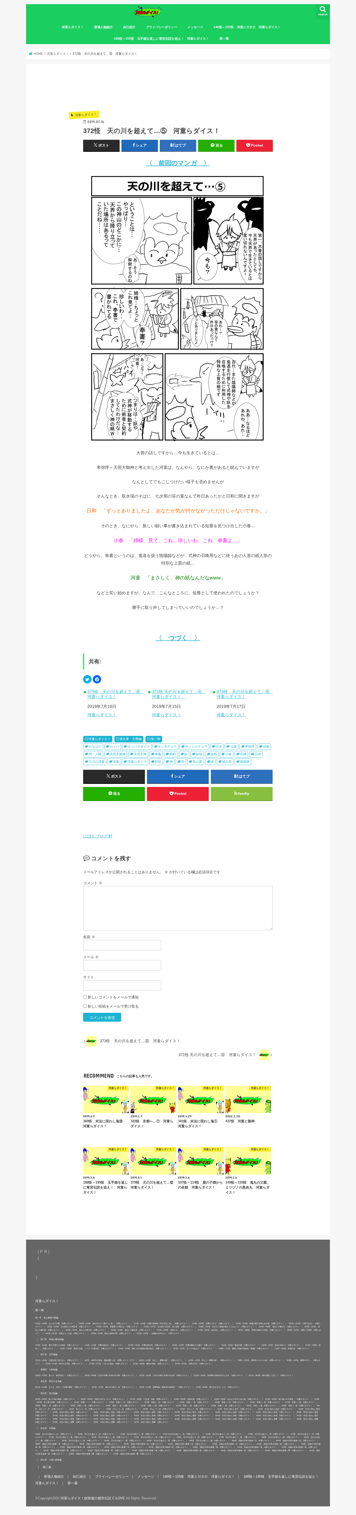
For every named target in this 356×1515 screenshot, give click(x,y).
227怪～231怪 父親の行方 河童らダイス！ (193, 1364)
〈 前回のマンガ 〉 (178, 162)
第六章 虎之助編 (49, 1393)
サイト (88, 977)
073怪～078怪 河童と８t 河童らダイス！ (175, 1330)
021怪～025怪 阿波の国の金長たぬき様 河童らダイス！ (260, 1323)
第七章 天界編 (48, 1428)
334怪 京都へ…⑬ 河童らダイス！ (261, 1406)
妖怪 (199, 754)
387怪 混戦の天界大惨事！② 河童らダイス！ (296, 1440)
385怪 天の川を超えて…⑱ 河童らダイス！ (208, 1440)
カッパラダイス (139, 746)
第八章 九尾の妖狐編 (51, 1459)
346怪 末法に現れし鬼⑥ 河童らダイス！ (152, 1412)
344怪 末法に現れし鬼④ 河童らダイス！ (71, 1412)
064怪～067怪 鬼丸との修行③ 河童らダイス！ (85, 1330)
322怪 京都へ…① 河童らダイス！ (124, 1402)
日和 (258, 754)
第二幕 (47, 1467)
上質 (233, 746)
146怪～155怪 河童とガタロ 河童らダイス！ (247, 27)
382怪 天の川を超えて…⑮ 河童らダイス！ (81, 1440)
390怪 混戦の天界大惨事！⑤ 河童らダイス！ (143, 1444)
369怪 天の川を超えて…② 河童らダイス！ (96, 1434)
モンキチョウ (167, 746)
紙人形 (227, 761)
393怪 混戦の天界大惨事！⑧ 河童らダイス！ (276, 1444)
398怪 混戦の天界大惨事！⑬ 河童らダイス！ (212, 1447)
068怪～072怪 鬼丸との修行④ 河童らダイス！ (131, 1330)
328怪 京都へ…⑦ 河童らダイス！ (50, 1406)
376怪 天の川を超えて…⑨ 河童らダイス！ (110, 1437)
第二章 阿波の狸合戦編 (52, 1339)
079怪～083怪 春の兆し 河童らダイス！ (215, 1330)
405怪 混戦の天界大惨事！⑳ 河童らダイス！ (240, 1450)
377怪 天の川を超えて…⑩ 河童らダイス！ (153, 1437)
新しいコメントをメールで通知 (113, 997)
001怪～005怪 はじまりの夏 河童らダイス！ (54, 1323)
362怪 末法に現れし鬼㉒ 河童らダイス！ (233, 1419)
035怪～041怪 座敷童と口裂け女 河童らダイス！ (117, 1327)
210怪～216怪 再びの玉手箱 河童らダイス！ (64, 1364)
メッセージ (195, 27)
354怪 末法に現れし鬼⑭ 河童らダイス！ (193, 1415)
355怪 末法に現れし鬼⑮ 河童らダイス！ (233, 1415)
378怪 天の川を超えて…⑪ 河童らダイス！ (195, 1437)
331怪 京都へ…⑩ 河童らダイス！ (156, 1406)
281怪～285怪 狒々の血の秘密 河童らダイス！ (55, 1399)
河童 (116, 761)
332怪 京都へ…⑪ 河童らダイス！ (191, 1406)
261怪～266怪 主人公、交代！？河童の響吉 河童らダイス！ (61, 1387)
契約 (173, 754)
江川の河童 (97, 761)
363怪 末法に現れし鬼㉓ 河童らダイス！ (274, 1419)
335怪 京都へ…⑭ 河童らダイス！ (296, 1406)
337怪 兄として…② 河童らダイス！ (85, 1409)
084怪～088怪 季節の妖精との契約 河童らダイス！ (260, 1330)
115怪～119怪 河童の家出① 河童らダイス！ (104, 1345)
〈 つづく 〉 (178, 637)
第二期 (155, 739)
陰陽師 (244, 761)
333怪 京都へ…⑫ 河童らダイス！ (226, 1406)
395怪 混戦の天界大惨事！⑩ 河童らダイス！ (80, 1447)
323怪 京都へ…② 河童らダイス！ (159, 1402)
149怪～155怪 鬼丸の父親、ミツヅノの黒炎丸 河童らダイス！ (87, 1348)
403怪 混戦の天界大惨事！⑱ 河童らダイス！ (152, 1450)
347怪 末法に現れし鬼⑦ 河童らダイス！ (193, 1412)
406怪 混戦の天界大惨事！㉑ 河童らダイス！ (285, 1450)
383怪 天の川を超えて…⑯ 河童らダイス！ (123, 1440)
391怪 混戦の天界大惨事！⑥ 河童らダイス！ (188, 1444)
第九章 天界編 (131, 739)
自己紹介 (129, 27)
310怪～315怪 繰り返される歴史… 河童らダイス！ (287, 1399)
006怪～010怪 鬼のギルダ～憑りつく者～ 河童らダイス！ (104, 1323)
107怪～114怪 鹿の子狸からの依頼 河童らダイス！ (57, 1345)
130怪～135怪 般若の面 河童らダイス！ (239, 1345)
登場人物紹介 (103, 27)
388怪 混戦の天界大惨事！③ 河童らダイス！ (55, 1444)
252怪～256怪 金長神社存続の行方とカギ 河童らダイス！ (219, 1375)
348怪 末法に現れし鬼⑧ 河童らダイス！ (233, 1412)
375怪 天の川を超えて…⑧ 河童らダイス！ (115, 694)
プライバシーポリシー (161, 27)
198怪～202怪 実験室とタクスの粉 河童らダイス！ (259, 1360)
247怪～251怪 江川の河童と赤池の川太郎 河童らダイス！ (164, 1375)
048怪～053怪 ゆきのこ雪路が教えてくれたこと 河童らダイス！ (226, 1327)
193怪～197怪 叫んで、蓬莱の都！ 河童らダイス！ (210, 1360)
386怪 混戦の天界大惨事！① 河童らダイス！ (251, 1440)
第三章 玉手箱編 (49, 1354)
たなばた (95, 746)
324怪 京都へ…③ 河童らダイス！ (195, 1402)
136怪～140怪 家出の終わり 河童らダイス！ (280, 1345)
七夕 (219, 746)
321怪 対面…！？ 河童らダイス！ (89, 1402)
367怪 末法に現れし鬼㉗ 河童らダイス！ (152, 1422)
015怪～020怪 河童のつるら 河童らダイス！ (211, 1323)
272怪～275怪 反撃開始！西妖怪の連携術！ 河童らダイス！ (165, 1387)
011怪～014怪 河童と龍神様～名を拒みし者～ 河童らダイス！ (160, 1323)
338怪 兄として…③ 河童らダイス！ (122, 1409)
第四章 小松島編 (49, 1369)
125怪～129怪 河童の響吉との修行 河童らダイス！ (194, 1345)
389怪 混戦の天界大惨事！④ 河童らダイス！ (99, 1444)
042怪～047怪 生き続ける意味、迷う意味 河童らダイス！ (169, 1327)
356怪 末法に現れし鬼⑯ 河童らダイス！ (274, 1415)
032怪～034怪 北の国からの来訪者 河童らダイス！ (69, 1327)
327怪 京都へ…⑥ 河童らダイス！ (300, 1402)
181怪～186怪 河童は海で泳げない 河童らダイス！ (57, 1360)
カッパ (114, 746)
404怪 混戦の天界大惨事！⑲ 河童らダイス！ (196, 1450)
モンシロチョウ (196, 746)
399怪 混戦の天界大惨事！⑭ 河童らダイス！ (257, 1447)
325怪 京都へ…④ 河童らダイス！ (230, 1402)
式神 (243, 754)
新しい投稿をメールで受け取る (113, 1006)
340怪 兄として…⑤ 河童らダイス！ (196, 1409)
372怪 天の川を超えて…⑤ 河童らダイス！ (224, 1434)
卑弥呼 (249, 746)
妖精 (214, 754)
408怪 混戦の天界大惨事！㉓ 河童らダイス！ (89, 1454)
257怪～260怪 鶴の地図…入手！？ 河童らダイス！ (271, 1375)
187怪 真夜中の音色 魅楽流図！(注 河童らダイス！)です (109, 1360)
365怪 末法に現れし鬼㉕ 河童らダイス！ (71, 1422)
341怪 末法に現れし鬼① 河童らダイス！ (235, 1409)
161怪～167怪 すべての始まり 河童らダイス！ (193, 1348)
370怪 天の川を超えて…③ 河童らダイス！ (139, 1434)
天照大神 (140, 754)
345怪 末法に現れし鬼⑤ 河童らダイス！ (111, 1412)
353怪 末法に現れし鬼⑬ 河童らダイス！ (152, 1415)
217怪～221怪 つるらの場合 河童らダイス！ (108, 1364)
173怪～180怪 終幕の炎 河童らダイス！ (292, 1348)
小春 (228, 754)
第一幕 (224, 38)
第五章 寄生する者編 (51, 1381)
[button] (87, 679)
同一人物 (95, 754)
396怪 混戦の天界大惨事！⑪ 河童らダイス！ (124, 1447)
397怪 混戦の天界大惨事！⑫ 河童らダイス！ (168, 1447)
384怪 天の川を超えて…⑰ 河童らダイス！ (166, 1440)
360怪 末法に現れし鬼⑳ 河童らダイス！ (152, 1419)
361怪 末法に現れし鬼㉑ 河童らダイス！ (193, 1419)
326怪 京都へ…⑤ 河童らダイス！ (265, 1402)
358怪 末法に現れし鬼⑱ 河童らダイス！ (71, 1419)
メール (91, 957)
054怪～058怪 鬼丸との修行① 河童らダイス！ (279, 1327)
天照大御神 (117, 754)
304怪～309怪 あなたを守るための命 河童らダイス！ (237, 1399)
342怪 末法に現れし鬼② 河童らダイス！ (276, 1409)
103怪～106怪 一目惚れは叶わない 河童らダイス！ (159, 1333)
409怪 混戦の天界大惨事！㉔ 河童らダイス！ (133, 1454)
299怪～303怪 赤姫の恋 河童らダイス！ (191, 1399)
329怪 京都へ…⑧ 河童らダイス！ (85, 1406)
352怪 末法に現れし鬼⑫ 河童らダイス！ (111, 1415)
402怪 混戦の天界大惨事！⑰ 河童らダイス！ (107, 1450)
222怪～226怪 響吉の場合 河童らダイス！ (151, 1364)
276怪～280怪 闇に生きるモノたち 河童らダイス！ (218, 1387)
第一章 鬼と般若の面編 (46, 1317)
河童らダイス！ (73, 27)
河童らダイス (137, 761)
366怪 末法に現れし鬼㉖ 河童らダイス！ (111, 1422)
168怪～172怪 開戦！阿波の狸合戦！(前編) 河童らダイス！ (244, 1348)
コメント (92, 883)
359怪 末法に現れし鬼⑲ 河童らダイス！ (111, 1419)
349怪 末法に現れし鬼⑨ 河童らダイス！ (274, 1412)
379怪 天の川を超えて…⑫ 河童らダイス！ (238, 1437)
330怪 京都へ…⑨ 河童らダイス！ (121, 1406)
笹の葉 (197, 761)
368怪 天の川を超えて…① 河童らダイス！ (54, 1434)
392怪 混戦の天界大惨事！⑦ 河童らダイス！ (232, 1444)
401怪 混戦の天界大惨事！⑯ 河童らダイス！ (63, 1450)
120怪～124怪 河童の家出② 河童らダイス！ (147, 1345)
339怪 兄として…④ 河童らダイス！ (159, 1409)
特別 (158, 761)
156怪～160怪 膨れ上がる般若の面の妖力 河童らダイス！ (143, 1348)
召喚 (266, 746)
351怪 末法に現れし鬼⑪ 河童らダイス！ (71, 1415)
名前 (89, 937)
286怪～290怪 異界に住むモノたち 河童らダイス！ (103, 1399)
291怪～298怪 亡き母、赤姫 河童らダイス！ (149, 1399)
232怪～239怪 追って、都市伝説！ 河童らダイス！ (57, 1375)
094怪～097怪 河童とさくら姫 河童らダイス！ (65, 1333)
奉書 (158, 754)
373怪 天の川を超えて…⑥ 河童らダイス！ (245, 694)
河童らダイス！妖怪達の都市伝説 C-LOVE (92, 1498)
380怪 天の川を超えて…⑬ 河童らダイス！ (280, 1437)
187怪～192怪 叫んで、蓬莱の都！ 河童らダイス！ (161, 1360)
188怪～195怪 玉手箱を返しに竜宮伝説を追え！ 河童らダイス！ (161, 38)
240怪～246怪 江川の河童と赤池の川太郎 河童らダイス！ (109, 1375)
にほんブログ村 (97, 836)
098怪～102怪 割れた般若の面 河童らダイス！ (111, 1333)
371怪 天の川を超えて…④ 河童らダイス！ (179, 694)
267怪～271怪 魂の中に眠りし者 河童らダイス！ (113, 1387)
